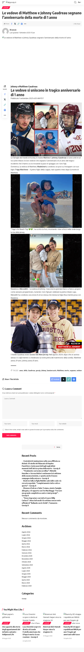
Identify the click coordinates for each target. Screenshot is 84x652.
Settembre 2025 (27, 565)
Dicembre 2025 (27, 556)
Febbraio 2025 (27, 586)
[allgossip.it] (11, 2)
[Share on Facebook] (11, 24)
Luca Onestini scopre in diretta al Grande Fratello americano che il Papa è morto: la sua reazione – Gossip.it (32, 632)
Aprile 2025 (26, 580)
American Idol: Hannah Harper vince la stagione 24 (51, 629)
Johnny (43, 370)
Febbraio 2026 (27, 550)
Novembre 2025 (27, 559)
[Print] (21, 24)
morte (67, 370)
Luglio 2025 (26, 571)
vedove (79, 370)
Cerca (58, 447)
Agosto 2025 (26, 568)
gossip (38, 370)
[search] (75, 2)
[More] (25, 24)
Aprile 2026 (26, 544)
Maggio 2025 (26, 577)
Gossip (6, 7)
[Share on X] (15, 24)
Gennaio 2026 (27, 553)
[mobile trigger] (4, 2)
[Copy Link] (18, 24)
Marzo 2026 (26, 547)
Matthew (60, 370)
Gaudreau (31, 370)
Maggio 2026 (26, 541)
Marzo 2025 (26, 583)
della (25, 370)
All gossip (13, 30)
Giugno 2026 (26, 538)
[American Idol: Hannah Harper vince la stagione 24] (52, 618)
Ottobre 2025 (26, 562)
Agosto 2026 (26, 532)
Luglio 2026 (26, 535)
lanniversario (51, 370)
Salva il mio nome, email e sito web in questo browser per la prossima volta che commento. (34, 429)
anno (21, 370)
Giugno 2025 (26, 574)
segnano (73, 370)
